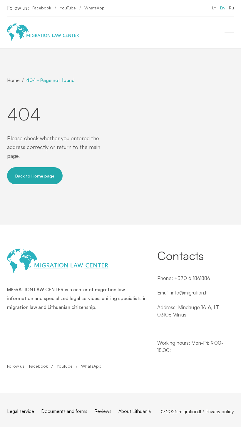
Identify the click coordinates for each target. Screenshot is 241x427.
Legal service (20, 411)
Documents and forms (64, 411)
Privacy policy (219, 411)
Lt (214, 7)
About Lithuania (134, 411)
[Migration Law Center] (43, 32)
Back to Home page (34, 175)
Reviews (102, 411)
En (222, 7)
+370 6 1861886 (192, 278)
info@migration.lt (189, 292)
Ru (231, 7)
